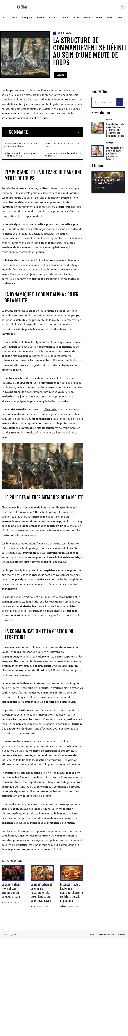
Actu (4, 902)
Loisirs (60, 75)
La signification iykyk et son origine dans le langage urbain (11, 891)
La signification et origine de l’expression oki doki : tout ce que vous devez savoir (41, 893)
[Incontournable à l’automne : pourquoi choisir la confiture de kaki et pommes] (71, 872)
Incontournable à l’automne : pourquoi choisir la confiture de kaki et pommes (71, 893)
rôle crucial (50, 409)
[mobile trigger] (5, 7)
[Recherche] (115, 7)
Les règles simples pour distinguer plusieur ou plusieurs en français (114, 153)
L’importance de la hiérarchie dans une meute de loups (21, 144)
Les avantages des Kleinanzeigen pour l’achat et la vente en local (107, 180)
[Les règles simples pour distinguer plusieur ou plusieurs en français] (98, 150)
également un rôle (58, 526)
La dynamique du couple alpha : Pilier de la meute (20, 154)
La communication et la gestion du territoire (63, 154)
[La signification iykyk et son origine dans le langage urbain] (13, 872)
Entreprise (111, 142)
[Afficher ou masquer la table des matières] (54, 132)
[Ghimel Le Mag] (22, 7)
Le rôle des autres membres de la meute (62, 144)
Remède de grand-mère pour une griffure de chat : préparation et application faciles (115, 130)
